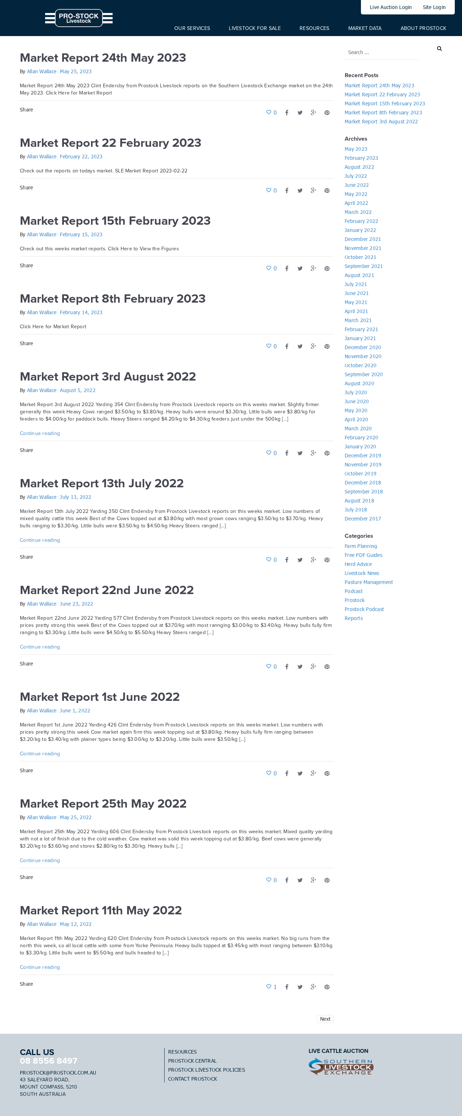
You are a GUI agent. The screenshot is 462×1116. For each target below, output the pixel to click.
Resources (182, 1052)
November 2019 (363, 464)
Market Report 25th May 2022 (103, 803)
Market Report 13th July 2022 (102, 483)
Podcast (354, 591)
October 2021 (360, 257)
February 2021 (361, 329)
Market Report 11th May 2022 (101, 910)
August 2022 (359, 167)
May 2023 (356, 149)
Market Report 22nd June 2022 (107, 590)
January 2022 (360, 230)
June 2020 (357, 401)
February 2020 (361, 437)
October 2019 (360, 473)
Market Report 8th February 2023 (113, 298)
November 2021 (363, 248)
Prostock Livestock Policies (206, 1070)
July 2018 (356, 509)
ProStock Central (192, 1061)
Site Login (434, 7)
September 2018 (364, 491)
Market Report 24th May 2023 (103, 57)
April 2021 (357, 311)
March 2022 (358, 212)
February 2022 (361, 221)
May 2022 (356, 194)
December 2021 (363, 239)
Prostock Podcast (364, 609)
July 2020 (356, 392)
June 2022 (357, 185)
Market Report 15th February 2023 (115, 221)
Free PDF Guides (363, 555)
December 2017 (363, 518)
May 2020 (356, 410)
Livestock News (362, 573)
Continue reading (40, 433)
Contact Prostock (192, 1079)
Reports (354, 618)
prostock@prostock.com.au (58, 1072)
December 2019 (363, 455)
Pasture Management (369, 582)
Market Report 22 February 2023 (110, 143)
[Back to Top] (445, 1099)
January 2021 (360, 338)
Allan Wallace (41, 71)
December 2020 (363, 347)
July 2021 (356, 284)
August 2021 (359, 275)
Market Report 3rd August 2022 (108, 376)
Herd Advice (358, 564)
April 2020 (357, 419)
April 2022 (357, 203)
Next (325, 1019)
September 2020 (364, 374)
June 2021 (357, 293)
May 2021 (356, 302)
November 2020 (363, 356)
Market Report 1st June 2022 (100, 697)
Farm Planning (361, 546)
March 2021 (358, 320)
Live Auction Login (391, 7)
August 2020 (359, 383)
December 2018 (363, 482)
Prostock (355, 600)
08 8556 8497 (48, 1061)
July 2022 (356, 176)
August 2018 (359, 500)
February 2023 (361, 158)
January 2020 (360, 446)
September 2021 (364, 266)
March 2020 (358, 428)
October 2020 (360, 365)
